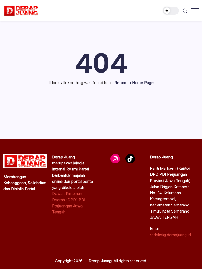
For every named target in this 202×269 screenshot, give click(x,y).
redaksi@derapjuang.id (170, 234)
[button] (171, 11)
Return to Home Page (134, 82)
